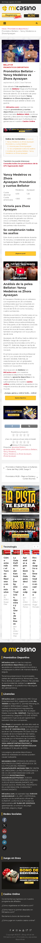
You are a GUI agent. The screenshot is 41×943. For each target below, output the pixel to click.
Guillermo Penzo (27, 606)
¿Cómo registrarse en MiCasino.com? (17, 905)
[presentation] (34, 546)
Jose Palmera (25, 83)
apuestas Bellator (19, 447)
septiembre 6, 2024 (11, 83)
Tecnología (10, 546)
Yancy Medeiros (9, 452)
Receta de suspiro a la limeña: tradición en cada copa (34, 576)
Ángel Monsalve (36, 606)
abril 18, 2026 (15, 629)
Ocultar (29, 139)
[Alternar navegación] (5, 23)
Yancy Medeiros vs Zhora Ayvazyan (17, 454)
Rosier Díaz (15, 635)
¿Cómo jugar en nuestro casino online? (18, 920)
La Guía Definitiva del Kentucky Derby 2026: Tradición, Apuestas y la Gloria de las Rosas (15, 591)
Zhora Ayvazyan (9, 456)
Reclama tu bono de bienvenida (16, 916)
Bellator (8, 65)
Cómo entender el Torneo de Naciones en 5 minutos (6, 575)
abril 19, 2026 (6, 597)
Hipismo (17, 552)
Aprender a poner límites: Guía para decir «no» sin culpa (25, 576)
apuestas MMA (9, 449)
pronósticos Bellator (29, 449)
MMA (18, 449)
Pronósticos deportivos (16, 67)
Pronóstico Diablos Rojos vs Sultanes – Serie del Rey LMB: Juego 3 (21, 468)
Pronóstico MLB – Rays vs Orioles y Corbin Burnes (20, 477)
